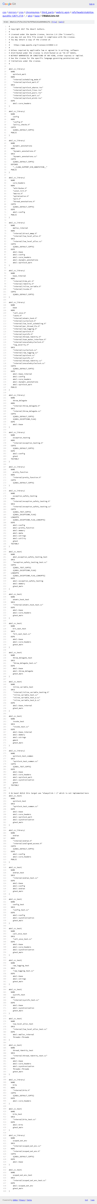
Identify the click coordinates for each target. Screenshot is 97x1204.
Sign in (91, 4)
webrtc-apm (62, 12)
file (54, 22)
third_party (48, 12)
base (37, 15)
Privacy (22, 1200)
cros (21, 12)
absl (30, 15)
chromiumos (32, 12)
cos (4, 12)
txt (86, 1200)
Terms (29, 1200)
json (92, 1200)
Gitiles (15, 1200)
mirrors (12, 12)
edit (61, 22)
